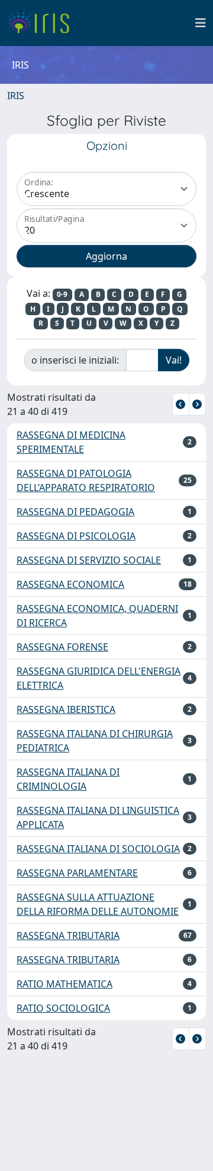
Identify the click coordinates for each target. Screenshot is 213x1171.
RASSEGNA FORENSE (62, 646)
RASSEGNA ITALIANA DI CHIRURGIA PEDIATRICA (95, 740)
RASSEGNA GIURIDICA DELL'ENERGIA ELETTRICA (98, 678)
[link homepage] (43, 23)
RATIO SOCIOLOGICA (63, 1008)
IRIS (15, 95)
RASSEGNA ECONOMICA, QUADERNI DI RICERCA (97, 615)
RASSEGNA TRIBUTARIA (68, 935)
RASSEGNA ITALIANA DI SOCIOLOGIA (98, 848)
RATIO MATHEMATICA (64, 983)
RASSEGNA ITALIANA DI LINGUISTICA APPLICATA (98, 817)
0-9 (62, 294)
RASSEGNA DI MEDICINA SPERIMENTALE (71, 442)
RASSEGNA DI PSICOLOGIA (76, 535)
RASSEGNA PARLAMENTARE (77, 872)
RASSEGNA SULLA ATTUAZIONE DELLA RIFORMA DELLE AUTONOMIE (98, 904)
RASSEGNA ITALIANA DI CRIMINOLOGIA (68, 779)
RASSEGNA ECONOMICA (70, 584)
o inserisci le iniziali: (75, 360)
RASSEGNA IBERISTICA (66, 709)
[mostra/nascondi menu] (200, 23)
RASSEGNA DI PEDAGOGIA (75, 511)
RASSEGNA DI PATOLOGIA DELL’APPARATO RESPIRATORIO (86, 480)
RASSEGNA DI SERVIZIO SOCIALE (89, 560)
